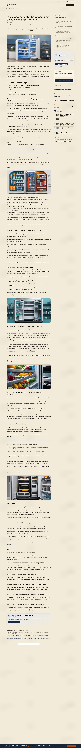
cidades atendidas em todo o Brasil (22, 642)
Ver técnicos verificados (13, 622)
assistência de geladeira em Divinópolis (27, 635)
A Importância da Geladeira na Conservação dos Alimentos (64, 30)
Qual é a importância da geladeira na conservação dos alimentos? (62, 46)
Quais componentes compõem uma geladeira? (64, 36)
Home (7, 8)
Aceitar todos (71, 746)
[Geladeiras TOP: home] (12, 5)
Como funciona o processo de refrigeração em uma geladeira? (64, 38)
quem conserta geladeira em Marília (41, 635)
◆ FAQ (8, 13)
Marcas (26, 4)
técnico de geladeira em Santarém (30, 638)
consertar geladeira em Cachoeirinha (43, 638)
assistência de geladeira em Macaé (13, 640)
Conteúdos (56, 141)
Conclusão (57, 33)
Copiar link (31, 30)
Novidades (64, 141)
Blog (34, 4)
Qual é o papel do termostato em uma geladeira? (63, 41)
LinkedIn (44, 28)
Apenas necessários (60, 746)
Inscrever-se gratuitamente (64, 80)
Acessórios (69, 141)
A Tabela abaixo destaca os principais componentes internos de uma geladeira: (63, 32)
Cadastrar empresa (70, 4)
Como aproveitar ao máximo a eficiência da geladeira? (64, 22)
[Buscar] (64, 5)
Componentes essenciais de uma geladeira (64, 26)
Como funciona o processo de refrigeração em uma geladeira (63, 19)
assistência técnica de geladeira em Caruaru (15, 638)
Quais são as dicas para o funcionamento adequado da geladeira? (63, 43)
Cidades (30, 4)
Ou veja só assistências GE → (12, 624)
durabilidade (9, 405)
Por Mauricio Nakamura (9, 29)
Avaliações (71, 139)
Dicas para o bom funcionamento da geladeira (63, 27)
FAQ (9, 8)
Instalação (62, 139)
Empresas (21, 4)
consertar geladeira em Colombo (13, 635)
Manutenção (57, 139)
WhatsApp (38, 28)
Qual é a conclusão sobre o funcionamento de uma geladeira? (64, 48)
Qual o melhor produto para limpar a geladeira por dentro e (26, 543)
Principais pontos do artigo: (60, 17)
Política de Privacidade (25, 746)
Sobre (38, 4)
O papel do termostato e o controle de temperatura (62, 24)
